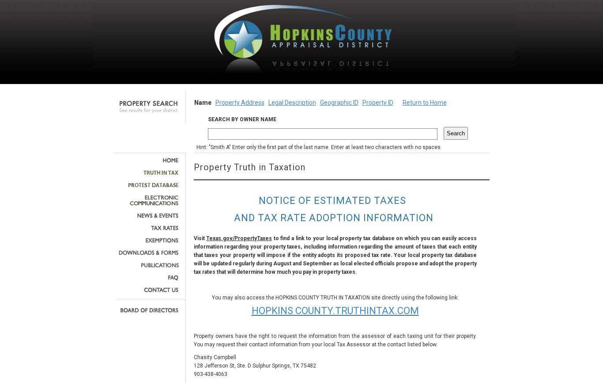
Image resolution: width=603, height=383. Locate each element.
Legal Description (292, 102)
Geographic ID (339, 102)
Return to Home (425, 102)
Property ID (377, 102)
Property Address (239, 102)
